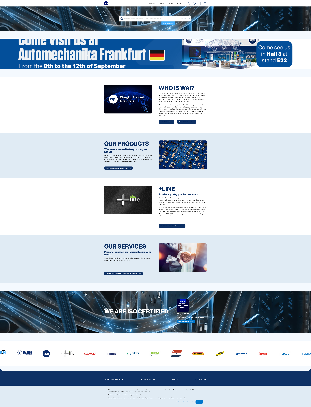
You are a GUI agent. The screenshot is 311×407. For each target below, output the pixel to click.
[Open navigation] (204, 3)
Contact (175, 379)
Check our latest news (185, 122)
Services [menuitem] (170, 3)
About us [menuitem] (152, 3)
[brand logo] (23, 353)
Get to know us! (165, 122)
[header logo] (106, 3)
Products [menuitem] (161, 3)
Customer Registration (147, 379)
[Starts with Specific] (185, 18)
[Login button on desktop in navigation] (189, 3)
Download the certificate (185, 321)
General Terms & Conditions (113, 379)
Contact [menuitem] (179, 3)
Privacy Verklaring (201, 379)
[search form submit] (122, 18)
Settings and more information (185, 402)
